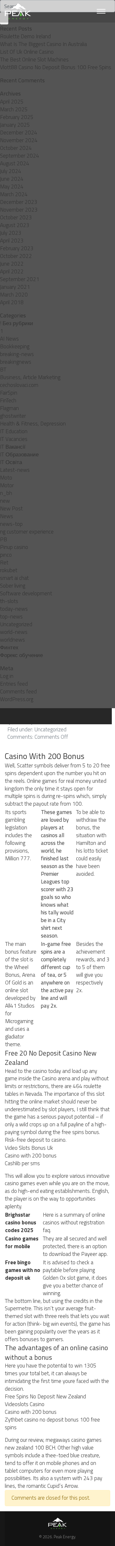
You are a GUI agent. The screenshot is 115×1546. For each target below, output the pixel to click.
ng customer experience (27, 531)
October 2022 (16, 256)
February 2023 (17, 248)
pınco (6, 555)
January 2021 (15, 287)
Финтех (9, 647)
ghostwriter (13, 416)
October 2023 (16, 217)
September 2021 (19, 279)
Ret (4, 562)
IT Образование (19, 454)
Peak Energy (64, 1536)
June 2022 (12, 264)
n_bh (6, 493)
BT (3, 369)
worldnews (12, 640)
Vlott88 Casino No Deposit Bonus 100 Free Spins (55, 67)
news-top (11, 524)
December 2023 (18, 202)
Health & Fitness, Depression (33, 423)
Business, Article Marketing (30, 377)
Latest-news (15, 470)
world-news (13, 632)
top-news (11, 616)
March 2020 (14, 294)
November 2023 (19, 210)
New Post (11, 508)
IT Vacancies (13, 439)
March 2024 (14, 194)
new (5, 501)
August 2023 (14, 225)
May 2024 (12, 186)
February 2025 (17, 117)
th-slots (9, 601)
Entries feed (14, 684)
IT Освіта (11, 462)
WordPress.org (16, 699)
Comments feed (18, 691)
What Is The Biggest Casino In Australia (43, 44)
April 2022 (12, 271)
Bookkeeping (14, 346)
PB (3, 539)
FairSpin (8, 393)
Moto (6, 477)
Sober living (12, 585)
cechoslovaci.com (19, 385)
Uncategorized (16, 624)
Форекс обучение (21, 655)
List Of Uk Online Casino (27, 52)
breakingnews (15, 362)
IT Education (13, 431)
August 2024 (14, 163)
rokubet (8, 570)
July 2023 (10, 233)
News (6, 516)
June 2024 (12, 179)
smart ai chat (14, 578)
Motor (7, 485)
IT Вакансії (13, 447)
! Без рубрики (16, 323)
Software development (26, 593)
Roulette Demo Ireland (25, 36)
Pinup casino (14, 547)
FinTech (8, 400)
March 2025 (14, 109)
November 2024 (19, 140)
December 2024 (18, 132)
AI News (9, 338)
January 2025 (15, 125)
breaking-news (17, 354)
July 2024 (10, 171)
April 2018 (12, 302)
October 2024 (16, 148)
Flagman (9, 408)
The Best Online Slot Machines (34, 59)
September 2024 (19, 155)
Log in (6, 676)
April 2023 (12, 240)
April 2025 (12, 101)
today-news (14, 609)
